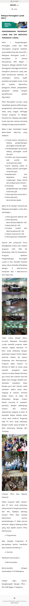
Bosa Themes (14, 603)
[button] (14, 9)
